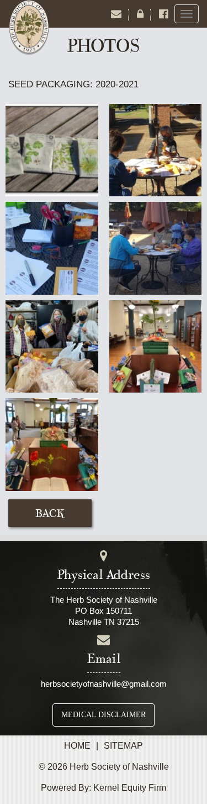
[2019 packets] (52, 149)
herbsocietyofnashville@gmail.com (104, 683)
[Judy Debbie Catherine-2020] (155, 149)
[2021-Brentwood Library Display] (155, 346)
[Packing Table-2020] (52, 247)
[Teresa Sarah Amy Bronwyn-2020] (155, 247)
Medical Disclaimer (103, 715)
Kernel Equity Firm (129, 787)
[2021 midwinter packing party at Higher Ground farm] (52, 346)
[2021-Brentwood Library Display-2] (52, 444)
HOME (77, 745)
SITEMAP (123, 745)
